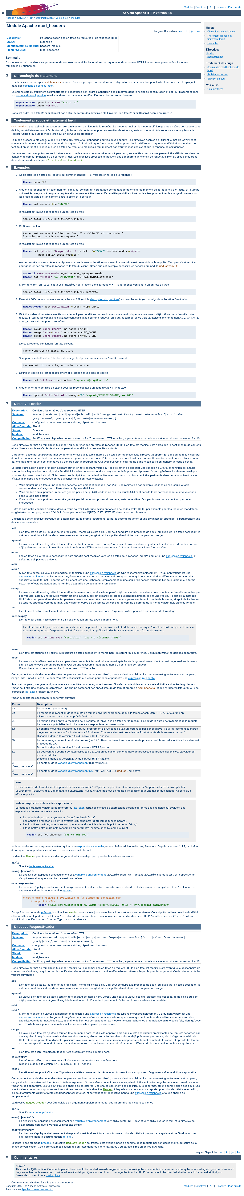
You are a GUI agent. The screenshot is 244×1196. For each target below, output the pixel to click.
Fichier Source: (16, 49)
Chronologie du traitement (221, 31)
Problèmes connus (217, 74)
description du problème (104, 299)
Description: (14, 37)
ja (192, 31)
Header (210, 53)
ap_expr (30, 691)
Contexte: (18, 422)
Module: (17, 434)
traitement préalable (41, 866)
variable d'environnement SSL (76, 770)
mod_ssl (122, 771)
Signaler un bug (216, 78)
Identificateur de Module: (22, 45)
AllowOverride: (21, 426)
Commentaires (215, 89)
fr (186, 31)
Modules (188, 7)
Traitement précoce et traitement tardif (219, 37)
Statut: (10, 41)
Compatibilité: (21, 438)
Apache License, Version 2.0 (37, 1189)
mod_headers (52, 82)
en (180, 31)
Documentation (44, 17)
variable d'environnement (73, 762)
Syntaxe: (18, 414)
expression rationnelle (179, 555)
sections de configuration (38, 85)
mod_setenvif (168, 266)
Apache (10, 17)
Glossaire (221, 7)
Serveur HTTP (25, 17)
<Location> (75, 160)
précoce (46, 912)
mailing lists (53, 1175)
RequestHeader (214, 56)
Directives (200, 7)
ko (198, 31)
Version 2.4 (62, 17)
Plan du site (234, 7)
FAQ (211, 7)
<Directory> (54, 160)
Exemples (212, 43)
